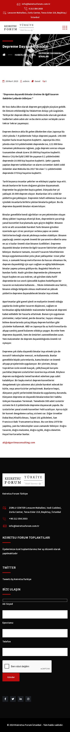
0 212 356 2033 (36, 8)
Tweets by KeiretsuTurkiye (16, 579)
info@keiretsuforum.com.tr (36, 3)
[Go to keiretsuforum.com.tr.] (7, 54)
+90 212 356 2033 (18, 518)
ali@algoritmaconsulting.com (18, 442)
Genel (37, 81)
